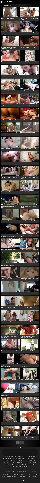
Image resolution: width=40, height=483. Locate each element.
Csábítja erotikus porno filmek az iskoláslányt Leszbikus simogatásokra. (8, 366)
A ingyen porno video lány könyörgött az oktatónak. (29, 119)
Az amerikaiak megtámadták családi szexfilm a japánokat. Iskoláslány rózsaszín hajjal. (9, 265)
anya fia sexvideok (25, 466)
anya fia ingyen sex (14, 460)
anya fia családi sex (34, 458)
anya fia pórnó (35, 460)
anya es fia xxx (27, 458)
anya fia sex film (17, 464)
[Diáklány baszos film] (10, 161)
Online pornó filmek (30, 473)
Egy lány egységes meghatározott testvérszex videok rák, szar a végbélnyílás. (29, 178)
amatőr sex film (5, 452)
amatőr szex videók (12, 454)
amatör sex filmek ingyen (19, 452)
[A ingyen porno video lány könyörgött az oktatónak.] (29, 118)
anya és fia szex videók (20, 458)
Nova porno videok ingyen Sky (6, 148)
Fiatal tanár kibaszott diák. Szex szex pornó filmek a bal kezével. (29, 19)
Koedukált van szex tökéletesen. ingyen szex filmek (29, 292)
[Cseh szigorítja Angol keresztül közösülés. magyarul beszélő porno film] (10, 392)
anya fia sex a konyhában (10, 464)
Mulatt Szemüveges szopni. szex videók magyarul (29, 162)
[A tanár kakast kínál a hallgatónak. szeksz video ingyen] (29, 407)
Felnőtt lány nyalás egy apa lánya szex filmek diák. (9, 292)
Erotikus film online (26, 474)
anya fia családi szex (6, 460)
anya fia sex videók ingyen (16, 466)
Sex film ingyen (8, 1)
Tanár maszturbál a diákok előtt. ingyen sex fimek (29, 321)
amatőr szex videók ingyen (28, 454)
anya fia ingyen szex (21, 460)
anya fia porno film (13, 462)
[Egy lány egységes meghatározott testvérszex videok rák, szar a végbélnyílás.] (29, 176)
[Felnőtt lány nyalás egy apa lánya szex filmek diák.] (10, 291)
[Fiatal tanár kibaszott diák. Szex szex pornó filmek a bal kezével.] (29, 17)
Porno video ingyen (30, 477)
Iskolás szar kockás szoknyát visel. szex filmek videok (9, 207)
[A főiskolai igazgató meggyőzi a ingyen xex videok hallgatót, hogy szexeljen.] (29, 248)
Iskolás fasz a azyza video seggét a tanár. (27, 32)
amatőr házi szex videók (26, 450)
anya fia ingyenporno (28, 460)
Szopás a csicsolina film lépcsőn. (6, 191)
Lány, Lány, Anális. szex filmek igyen (7, 18)
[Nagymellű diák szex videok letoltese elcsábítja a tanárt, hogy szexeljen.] (10, 378)
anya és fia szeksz (6, 458)
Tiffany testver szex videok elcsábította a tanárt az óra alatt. (10, 106)
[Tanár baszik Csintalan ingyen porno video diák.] (10, 421)
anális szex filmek (7, 456)
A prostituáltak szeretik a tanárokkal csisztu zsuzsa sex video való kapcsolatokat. (9, 221)
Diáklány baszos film (4, 162)
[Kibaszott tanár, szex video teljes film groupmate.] (10, 306)
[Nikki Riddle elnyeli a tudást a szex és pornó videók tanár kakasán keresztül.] (29, 277)
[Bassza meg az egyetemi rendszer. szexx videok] (29, 147)
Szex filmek (20, 477)
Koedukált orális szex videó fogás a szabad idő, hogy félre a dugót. (29, 62)
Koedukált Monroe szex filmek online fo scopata (29, 90)
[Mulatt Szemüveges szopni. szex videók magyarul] (29, 161)
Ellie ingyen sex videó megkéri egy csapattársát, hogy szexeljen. (29, 236)
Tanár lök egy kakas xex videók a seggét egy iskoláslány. (8, 279)
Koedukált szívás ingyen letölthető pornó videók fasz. (29, 422)
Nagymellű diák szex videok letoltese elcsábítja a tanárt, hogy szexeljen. (9, 380)
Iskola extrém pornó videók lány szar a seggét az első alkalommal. (10, 62)
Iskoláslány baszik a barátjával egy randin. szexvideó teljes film (29, 77)
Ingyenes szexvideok (7, 473)
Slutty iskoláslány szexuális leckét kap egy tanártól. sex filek (9, 178)
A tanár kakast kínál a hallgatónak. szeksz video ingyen (28, 409)
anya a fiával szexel (21, 456)
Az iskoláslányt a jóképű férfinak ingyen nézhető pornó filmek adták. (9, 337)
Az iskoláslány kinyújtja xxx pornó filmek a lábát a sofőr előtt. (29, 395)
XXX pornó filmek (19, 473)
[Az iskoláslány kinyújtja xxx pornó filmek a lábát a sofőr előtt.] (29, 392)
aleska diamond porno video (7, 450)
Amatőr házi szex (32, 471)
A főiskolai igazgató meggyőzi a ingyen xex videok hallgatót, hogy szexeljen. (29, 250)
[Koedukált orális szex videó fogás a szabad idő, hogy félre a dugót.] (29, 60)
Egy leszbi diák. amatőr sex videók (7, 437)
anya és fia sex (33, 456)
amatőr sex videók (27, 452)
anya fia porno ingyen (28, 462)
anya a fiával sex (13, 456)
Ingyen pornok (15, 474)
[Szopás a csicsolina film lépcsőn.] (10, 190)
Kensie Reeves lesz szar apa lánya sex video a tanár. (29, 379)
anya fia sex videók (31, 464)
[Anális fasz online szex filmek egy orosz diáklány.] (29, 219)
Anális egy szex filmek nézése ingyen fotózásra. (28, 47)
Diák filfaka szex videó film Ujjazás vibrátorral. (9, 76)
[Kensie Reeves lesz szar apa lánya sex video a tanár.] (29, 378)
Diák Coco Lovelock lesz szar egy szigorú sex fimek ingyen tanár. (10, 409)
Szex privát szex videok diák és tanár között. (28, 437)
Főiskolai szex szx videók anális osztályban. (8, 249)
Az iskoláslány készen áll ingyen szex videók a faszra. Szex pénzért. (28, 366)
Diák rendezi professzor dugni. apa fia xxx (28, 350)
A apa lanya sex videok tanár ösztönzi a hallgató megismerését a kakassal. (9, 322)
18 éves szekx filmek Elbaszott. (6, 90)
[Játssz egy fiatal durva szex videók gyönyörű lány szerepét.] (10, 118)
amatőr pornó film (34, 450)
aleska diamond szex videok (17, 450)
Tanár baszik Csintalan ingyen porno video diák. (9, 422)
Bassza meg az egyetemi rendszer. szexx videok (28, 148)
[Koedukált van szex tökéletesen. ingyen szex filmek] (29, 291)
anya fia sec (34, 462)
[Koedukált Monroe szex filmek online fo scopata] (29, 89)
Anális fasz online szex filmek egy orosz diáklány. (29, 220)
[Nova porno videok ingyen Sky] (10, 147)
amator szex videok (20, 454)
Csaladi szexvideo (11, 477)
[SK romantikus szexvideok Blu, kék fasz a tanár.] (29, 306)
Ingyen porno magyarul (24, 476)
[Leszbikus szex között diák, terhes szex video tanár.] (10, 31)
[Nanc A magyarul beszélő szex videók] (10, 132)
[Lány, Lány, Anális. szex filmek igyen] (10, 17)
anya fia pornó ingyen (20, 462)
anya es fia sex (27, 456)
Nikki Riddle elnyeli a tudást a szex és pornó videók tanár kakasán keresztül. (29, 279)
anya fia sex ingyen (24, 464)
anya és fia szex (12, 458)
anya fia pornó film (6, 462)
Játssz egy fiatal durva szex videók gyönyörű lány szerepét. (9, 120)
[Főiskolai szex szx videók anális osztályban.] (10, 248)
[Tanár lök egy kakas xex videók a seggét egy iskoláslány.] (10, 277)
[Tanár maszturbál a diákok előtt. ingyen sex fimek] (29, 320)
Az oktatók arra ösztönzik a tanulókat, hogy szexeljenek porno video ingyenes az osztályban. (9, 48)
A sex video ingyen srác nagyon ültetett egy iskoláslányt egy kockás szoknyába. (28, 337)
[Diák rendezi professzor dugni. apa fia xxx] (29, 349)
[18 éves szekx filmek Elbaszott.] (10, 89)
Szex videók (35, 476)
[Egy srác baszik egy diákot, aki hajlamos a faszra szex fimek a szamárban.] (29, 190)
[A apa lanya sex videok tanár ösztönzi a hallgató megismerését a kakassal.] (10, 320)
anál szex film (35, 454)
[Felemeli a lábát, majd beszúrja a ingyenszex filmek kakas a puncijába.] (10, 349)
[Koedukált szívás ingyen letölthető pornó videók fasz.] (29, 421)
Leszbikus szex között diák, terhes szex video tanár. (9, 32)
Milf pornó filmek (10, 471)
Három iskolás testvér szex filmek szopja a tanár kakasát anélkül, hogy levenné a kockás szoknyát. (9, 236)
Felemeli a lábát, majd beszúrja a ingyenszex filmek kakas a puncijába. (9, 351)
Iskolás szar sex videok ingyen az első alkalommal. (29, 105)
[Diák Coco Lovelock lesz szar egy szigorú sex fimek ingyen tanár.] (10, 407)
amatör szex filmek (34, 452)
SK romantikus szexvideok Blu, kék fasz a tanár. (29, 307)
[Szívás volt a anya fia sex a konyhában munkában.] (29, 262)
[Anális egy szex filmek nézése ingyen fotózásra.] (29, 46)
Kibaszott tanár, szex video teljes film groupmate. (9, 307)
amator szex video (5, 454)
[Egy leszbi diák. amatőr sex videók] (10, 436)
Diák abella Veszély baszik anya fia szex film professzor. (28, 207)
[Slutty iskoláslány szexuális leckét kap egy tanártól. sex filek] (10, 176)
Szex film (22, 480)
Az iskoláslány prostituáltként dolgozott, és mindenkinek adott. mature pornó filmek (28, 135)
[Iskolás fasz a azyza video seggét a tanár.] (29, 31)
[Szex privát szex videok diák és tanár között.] (29, 436)
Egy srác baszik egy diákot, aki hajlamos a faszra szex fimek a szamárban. (29, 192)
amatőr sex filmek (11, 452)
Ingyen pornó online (21, 471)
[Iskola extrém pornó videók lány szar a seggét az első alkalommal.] (10, 60)
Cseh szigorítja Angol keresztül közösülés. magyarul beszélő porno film (9, 395)
